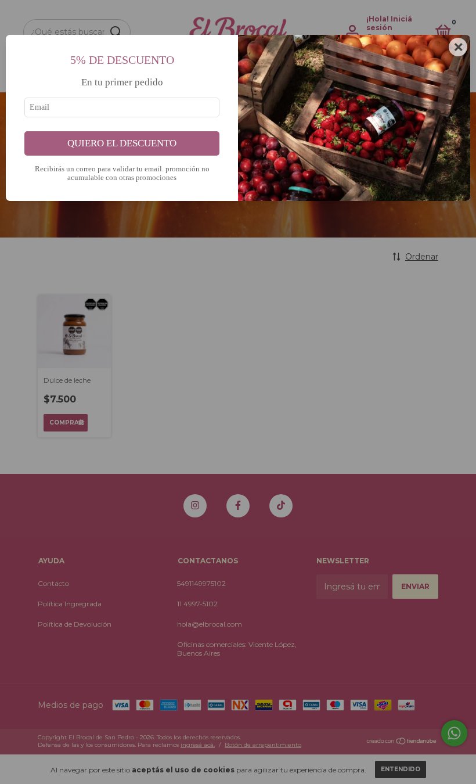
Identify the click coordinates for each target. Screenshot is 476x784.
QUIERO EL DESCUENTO (121, 143)
